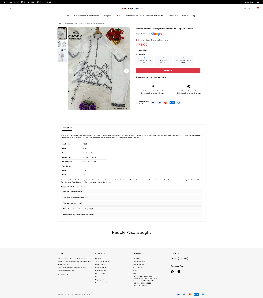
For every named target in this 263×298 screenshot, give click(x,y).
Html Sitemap (137, 267)
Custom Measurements (183, 61)
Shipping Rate (99, 280)
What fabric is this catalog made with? (75, 197)
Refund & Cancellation (102, 283)
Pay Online (136, 258)
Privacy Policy (100, 264)
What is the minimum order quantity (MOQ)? (78, 209)
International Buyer (139, 261)
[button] (126, 71)
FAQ (96, 277)
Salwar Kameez (78, 16)
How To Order (100, 274)
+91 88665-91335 (68, 270)
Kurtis (119, 16)
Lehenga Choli (108, 16)
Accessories (173, 16)
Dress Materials (93, 16)
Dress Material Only (144, 61)
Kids (156, 16)
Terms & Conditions (102, 261)
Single (194, 16)
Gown (142, 16)
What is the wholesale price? (72, 203)
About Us (98, 258)
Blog (134, 274)
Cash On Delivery (101, 267)
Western (185, 16)
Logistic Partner (100, 270)
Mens (163, 16)
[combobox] (7, 8)
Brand (135, 270)
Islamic (148, 16)
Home (60, 23)
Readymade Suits (131, 16)
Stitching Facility (138, 264)
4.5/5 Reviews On (143, 34)
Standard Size (163, 61)
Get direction (62, 275)
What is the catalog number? (72, 191)
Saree (67, 16)
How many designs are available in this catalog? (78, 214)
